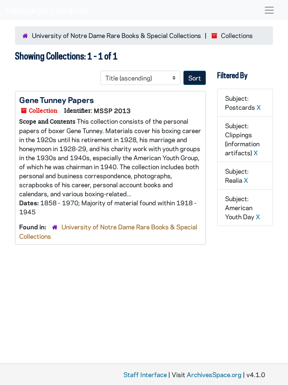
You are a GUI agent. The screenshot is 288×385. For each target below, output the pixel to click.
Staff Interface (145, 374)
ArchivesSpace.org (214, 374)
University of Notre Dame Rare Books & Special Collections (116, 35)
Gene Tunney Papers (56, 99)
